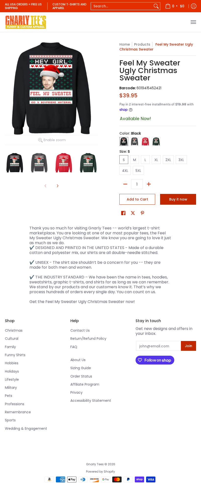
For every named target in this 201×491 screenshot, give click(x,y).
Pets (8, 395)
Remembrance (18, 412)
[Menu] (193, 22)
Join (188, 345)
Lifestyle (12, 379)
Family (10, 346)
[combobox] (121, 6)
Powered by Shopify (100, 471)
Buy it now (178, 199)
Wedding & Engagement (26, 428)
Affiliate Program (84, 384)
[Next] (57, 185)
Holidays (12, 371)
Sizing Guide (80, 367)
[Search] (156, 6)
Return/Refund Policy (88, 338)
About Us (78, 359)
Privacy (76, 392)
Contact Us (80, 330)
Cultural (11, 338)
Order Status (81, 376)
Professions (14, 404)
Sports (10, 420)
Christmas (14, 330)
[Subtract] (125, 184)
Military (11, 387)
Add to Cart (137, 199)
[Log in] (194, 6)
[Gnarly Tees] (26, 22)
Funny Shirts (15, 355)
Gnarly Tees (95, 464)
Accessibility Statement (90, 400)
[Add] (149, 184)
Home (124, 44)
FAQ (73, 346)
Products (142, 44)
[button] (123, 213)
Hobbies (11, 363)
